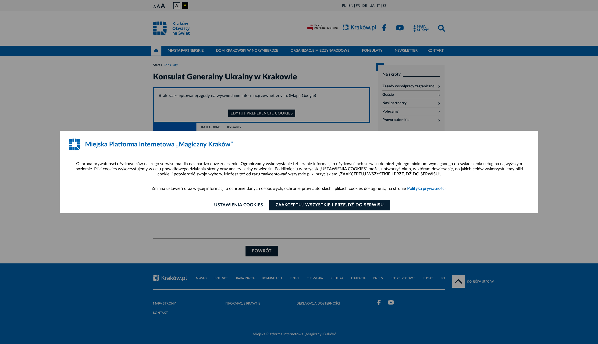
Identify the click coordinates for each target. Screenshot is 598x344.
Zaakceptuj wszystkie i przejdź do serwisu (330, 205)
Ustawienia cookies (238, 205)
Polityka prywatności (426, 189)
